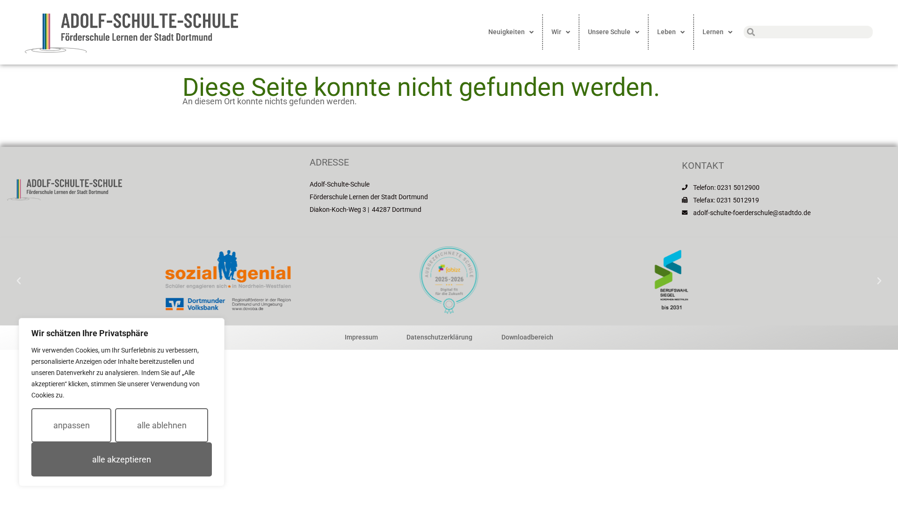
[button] (18, 281)
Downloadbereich (527, 337)
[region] (121, 402)
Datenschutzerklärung (439, 337)
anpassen (71, 425)
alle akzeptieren (121, 459)
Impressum (361, 337)
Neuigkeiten (506, 32)
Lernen (713, 32)
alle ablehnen (162, 425)
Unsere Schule (609, 32)
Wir (556, 32)
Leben (666, 32)
